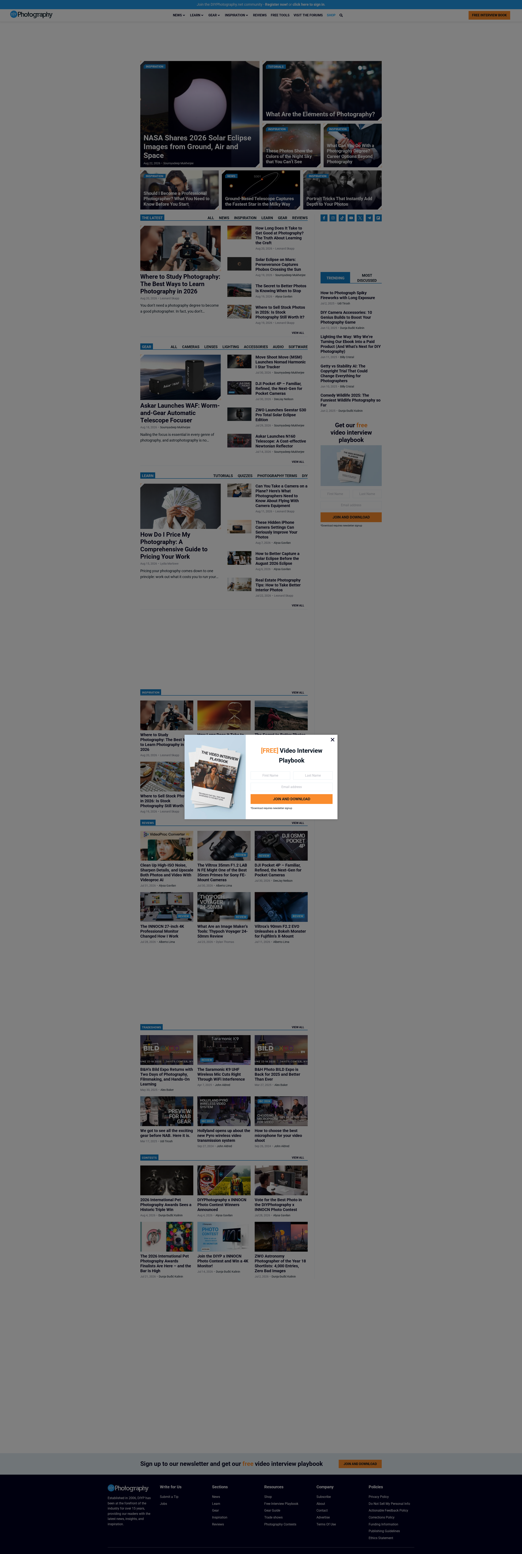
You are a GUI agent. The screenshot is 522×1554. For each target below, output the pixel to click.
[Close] (332, 740)
